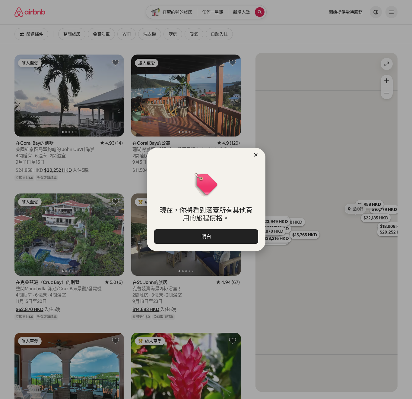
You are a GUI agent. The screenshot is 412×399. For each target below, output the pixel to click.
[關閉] (255, 154)
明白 (206, 236)
